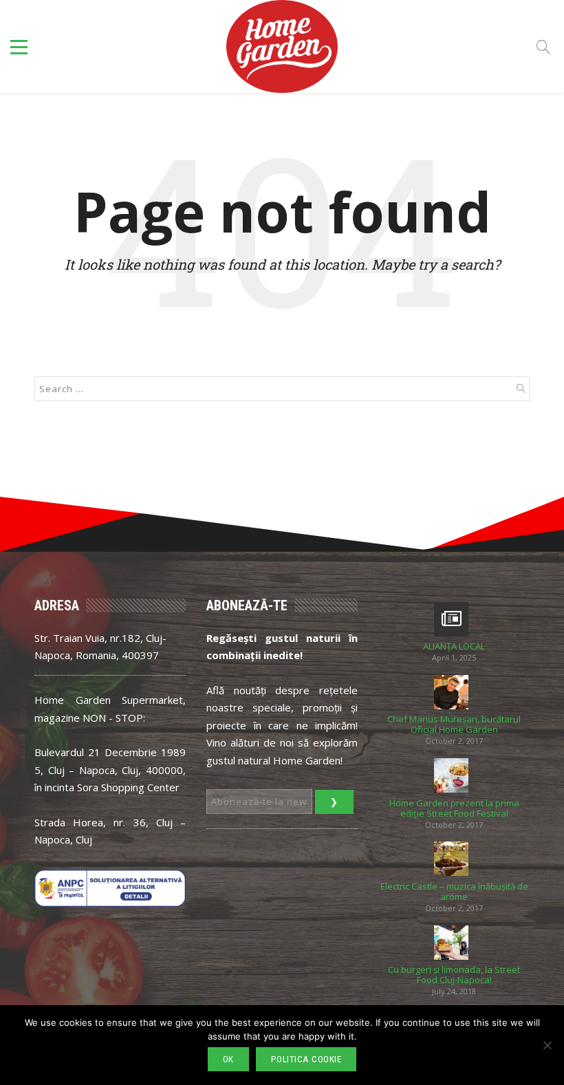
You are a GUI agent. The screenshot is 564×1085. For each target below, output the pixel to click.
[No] (547, 1045)
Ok (228, 1059)
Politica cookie (306, 1059)
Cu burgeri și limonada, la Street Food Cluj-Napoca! (454, 975)
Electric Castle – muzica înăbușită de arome (454, 891)
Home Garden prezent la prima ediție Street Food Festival (454, 808)
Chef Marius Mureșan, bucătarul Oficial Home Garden (454, 724)
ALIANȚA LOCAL (454, 646)
